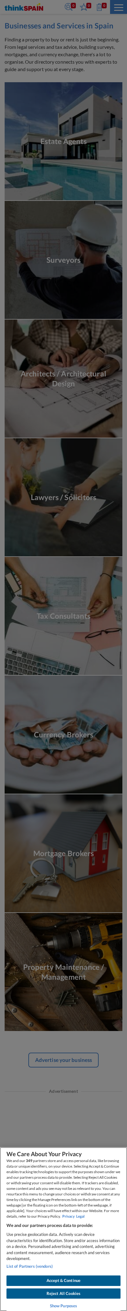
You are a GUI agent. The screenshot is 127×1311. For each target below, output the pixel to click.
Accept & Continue (63, 1280)
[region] (63, 1229)
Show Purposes (63, 1305)
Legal (80, 1216)
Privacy (68, 1216)
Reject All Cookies (63, 1293)
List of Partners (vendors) (29, 1266)
